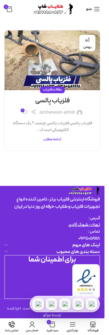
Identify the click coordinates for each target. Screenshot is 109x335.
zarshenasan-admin (57, 112)
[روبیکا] (38, 304)
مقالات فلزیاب (52, 89)
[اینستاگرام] (51, 304)
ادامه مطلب (52, 139)
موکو (47, 315)
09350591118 (89, 238)
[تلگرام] (65, 304)
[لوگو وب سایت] (52, 9)
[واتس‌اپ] (78, 304)
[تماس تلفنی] (91, 304)
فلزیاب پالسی (52, 101)
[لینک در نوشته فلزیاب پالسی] (52, 60)
